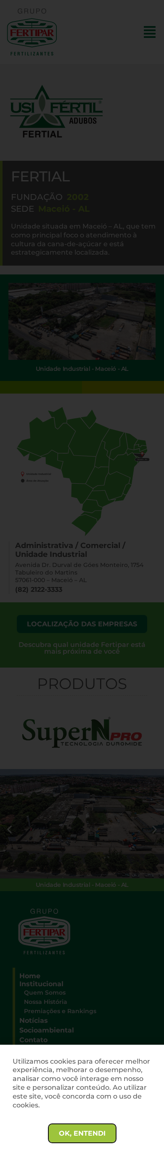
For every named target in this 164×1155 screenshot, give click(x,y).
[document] (82, 577)
